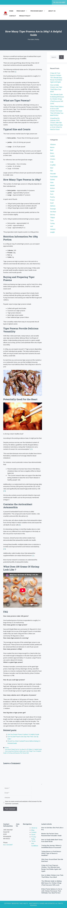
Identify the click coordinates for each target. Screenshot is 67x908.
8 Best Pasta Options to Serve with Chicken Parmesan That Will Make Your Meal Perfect (57, 111)
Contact (12, 16)
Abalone (53, 144)
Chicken (52, 159)
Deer (51, 168)
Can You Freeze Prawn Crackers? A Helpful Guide (23, 734)
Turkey (52, 223)
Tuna (52, 220)
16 (4, 491)
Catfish (52, 156)
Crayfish (52, 165)
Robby (37, 39)
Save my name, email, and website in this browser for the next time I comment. (23, 802)
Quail (52, 203)
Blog (32, 830)
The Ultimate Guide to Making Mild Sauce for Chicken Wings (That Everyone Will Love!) (57, 99)
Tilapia (52, 217)
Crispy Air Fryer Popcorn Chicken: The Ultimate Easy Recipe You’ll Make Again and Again (56, 77)
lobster (52, 185)
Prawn (7, 747)
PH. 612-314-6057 (59, 2)
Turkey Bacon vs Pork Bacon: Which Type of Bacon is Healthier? (51, 853)
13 (31, 449)
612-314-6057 (8, 845)
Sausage (53, 209)
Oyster (52, 191)
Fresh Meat (21, 11)
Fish (51, 171)
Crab (51, 162)
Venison (52, 229)
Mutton (52, 188)
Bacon (52, 147)
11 (33, 555)
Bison (52, 153)
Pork (51, 194)
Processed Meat (36, 11)
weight (52, 232)
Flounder (53, 173)
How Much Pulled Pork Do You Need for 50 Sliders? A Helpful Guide (23, 749)
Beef (51, 150)
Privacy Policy (24, 16)
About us (51, 11)
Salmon (52, 206)
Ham (51, 182)
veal (51, 226)
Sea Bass (53, 212)
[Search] (61, 57)
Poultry (52, 197)
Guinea (52, 179)
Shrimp (52, 214)
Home (11, 11)
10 (4, 549)
